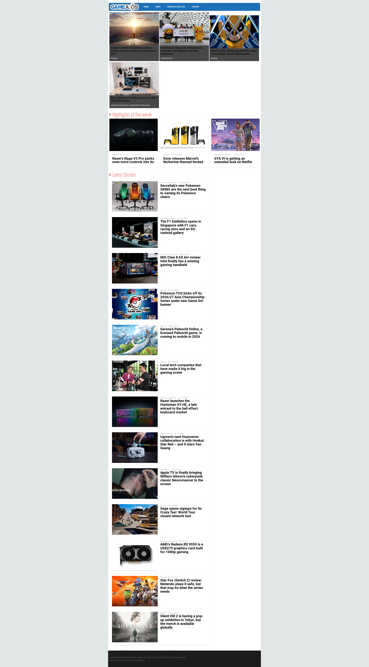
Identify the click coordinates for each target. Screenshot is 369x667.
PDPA (141, 660)
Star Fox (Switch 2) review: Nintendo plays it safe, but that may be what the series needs (181, 586)
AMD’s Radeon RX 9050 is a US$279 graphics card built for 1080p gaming (181, 548)
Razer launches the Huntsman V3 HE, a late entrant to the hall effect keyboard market (179, 406)
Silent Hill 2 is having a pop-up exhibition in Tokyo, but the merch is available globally (181, 621)
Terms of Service (116, 660)
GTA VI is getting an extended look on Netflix (233, 160)
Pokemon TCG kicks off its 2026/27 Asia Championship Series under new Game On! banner (182, 299)
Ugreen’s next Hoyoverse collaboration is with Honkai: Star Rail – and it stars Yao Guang (182, 442)
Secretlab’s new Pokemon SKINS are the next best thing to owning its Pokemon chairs (183, 191)
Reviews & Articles (176, 7)
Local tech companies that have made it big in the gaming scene (180, 369)
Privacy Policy (131, 660)
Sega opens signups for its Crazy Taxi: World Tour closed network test (181, 512)
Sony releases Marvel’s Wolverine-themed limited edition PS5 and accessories (183, 163)
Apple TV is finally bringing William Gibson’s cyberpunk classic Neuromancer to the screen (181, 478)
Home (146, 7)
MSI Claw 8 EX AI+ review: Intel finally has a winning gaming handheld (180, 261)
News (158, 7)
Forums (195, 7)
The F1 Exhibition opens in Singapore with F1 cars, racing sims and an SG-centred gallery (180, 227)
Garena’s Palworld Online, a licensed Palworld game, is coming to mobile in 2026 (181, 333)
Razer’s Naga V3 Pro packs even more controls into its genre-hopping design (133, 161)
